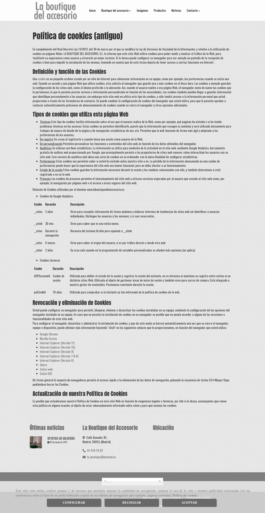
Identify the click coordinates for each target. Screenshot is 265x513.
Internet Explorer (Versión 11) (57, 343)
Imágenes (142, 10)
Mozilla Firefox (48, 338)
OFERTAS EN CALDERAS (61, 438)
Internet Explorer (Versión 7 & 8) (59, 356)
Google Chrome (49, 334)
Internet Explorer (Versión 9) (57, 351)
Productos (160, 10)
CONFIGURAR (74, 502)
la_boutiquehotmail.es (101, 457)
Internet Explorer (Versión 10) (57, 347)
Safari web (46, 369)
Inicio (92, 10)
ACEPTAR (189, 502)
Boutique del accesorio (115, 10)
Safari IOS (46, 373)
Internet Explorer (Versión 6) (57, 360)
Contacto (192, 10)
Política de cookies (185, 495)
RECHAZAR (131, 502)
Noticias (176, 10)
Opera (43, 364)
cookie (42, 79)
